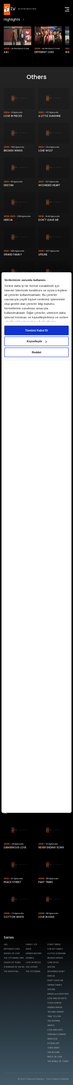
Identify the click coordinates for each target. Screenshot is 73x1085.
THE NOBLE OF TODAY (58, 1061)
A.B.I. (6, 52)
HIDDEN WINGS (54, 1007)
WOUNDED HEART (49, 185)
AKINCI (50, 1025)
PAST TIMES (45, 882)
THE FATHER (31, 966)
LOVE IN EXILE (46, 917)
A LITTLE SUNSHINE (49, 116)
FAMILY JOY (31, 944)
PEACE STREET (12, 882)
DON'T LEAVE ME (48, 220)
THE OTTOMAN (33, 971)
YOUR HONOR (54, 1002)
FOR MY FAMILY (55, 948)
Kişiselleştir (34, 341)
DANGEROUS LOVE (15, 847)
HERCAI (8, 220)
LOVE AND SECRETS (57, 998)
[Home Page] (20, 9)
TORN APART (53, 1047)
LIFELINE (42, 254)
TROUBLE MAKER (55, 1011)
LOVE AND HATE (55, 1029)
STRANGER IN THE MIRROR (15, 966)
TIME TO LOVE (54, 1016)
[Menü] (67, 9)
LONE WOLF (45, 150)
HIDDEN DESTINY (34, 953)
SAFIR (28, 948)
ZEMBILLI (30, 957)
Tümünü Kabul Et (36, 330)
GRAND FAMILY (13, 254)
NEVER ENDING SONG (51, 847)
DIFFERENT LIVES (44, 52)
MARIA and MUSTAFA (58, 993)
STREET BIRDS (54, 944)
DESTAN (8, 185)
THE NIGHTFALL (11, 971)
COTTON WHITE (14, 917)
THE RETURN (53, 1052)
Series (9, 937)
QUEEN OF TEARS (12, 962)
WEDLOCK (52, 1038)
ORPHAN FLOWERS (56, 1034)
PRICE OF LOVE (54, 1056)
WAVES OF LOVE (12, 953)
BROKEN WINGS (13, 150)
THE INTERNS (53, 1020)
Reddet (36, 352)
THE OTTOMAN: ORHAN (15, 957)
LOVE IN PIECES (13, 116)
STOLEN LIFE (53, 1043)
